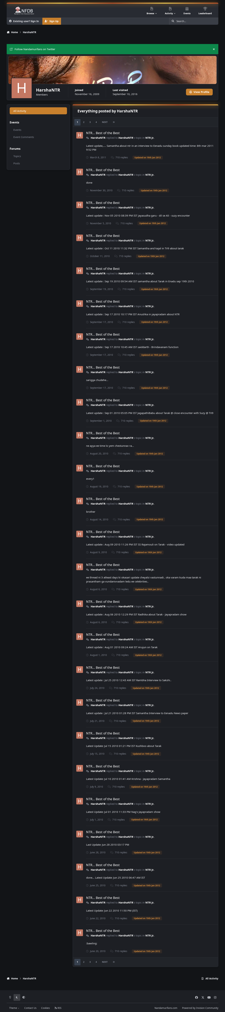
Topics (17, 156)
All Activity (19, 111)
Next (105, 122)
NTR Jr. (149, 137)
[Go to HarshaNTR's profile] (79, 135)
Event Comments (23, 137)
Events (17, 129)
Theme (13, 1008)
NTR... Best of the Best (103, 133)
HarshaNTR (98, 137)
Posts (16, 163)
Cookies (45, 1008)
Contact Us (30, 1008)
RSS (59, 1008)
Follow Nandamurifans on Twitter (35, 49)
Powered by (200, 1008)
